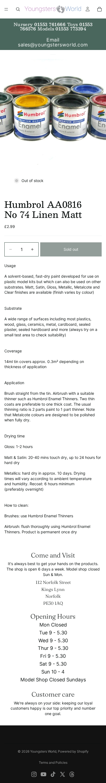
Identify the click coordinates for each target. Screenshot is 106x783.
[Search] (18, 9)
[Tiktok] (53, 774)
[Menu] (6, 9)
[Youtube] (43, 774)
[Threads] (72, 774)
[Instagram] (34, 774)
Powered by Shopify (73, 751)
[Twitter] (62, 774)
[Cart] (99, 9)
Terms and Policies (53, 762)
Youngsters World (43, 751)
